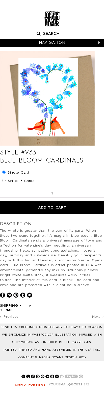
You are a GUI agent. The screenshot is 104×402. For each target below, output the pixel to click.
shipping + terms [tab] (11, 308)
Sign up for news (30, 384)
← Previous (9, 316)
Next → (98, 316)
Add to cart (52, 207)
